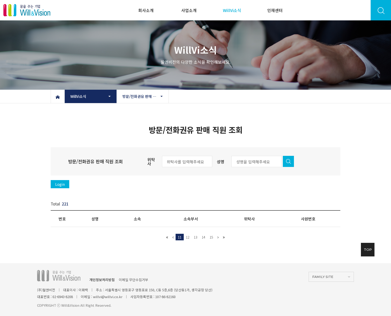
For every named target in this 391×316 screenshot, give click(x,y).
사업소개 (189, 10)
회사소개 (146, 10)
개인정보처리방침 (102, 279)
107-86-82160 (165, 296)
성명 (220, 161)
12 (187, 237)
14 (203, 237)
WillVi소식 (232, 10)
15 (211, 237)
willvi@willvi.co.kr (107, 296)
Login (60, 184)
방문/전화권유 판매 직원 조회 (144, 96)
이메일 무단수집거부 (133, 279)
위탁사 (151, 161)
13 (195, 237)
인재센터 (275, 10)
